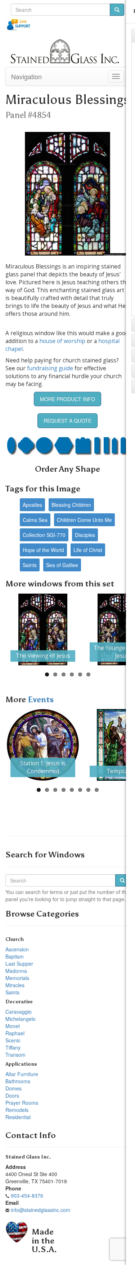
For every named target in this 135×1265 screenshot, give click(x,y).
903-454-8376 (27, 1195)
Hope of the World (43, 549)
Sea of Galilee (62, 565)
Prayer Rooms (21, 1102)
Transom (15, 1054)
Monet (12, 1025)
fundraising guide (50, 368)
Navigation (26, 76)
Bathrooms (17, 1081)
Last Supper (19, 963)
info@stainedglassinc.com (40, 1209)
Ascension (17, 949)
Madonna (16, 970)
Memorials (17, 977)
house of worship (62, 341)
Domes (13, 1088)
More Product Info (67, 399)
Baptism (14, 956)
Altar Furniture (21, 1074)
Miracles (14, 985)
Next (117, 629)
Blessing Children (71, 504)
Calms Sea (35, 519)
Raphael (14, 1033)
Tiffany (13, 1047)
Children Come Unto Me (84, 519)
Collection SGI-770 (44, 534)
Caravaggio (18, 1011)
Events (41, 699)
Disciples (85, 534)
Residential (18, 1117)
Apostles (32, 504)
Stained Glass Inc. (28, 1157)
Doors (12, 1095)
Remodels (16, 1109)
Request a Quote (67, 420)
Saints (30, 565)
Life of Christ (87, 549)
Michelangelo (20, 1018)
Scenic (13, 1040)
